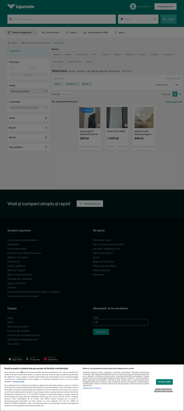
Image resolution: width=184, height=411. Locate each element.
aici (47, 396)
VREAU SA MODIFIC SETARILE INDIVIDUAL (163, 390)
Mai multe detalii (18, 381)
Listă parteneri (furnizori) (92, 388)
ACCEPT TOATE (164, 382)
